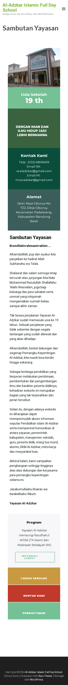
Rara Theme (45, 675)
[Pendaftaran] (34, 609)
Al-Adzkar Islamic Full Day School (29, 7)
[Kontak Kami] (34, 591)
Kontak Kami (34, 595)
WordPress (36, 679)
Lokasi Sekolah (34, 578)
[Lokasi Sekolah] (34, 574)
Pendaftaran (34, 613)
